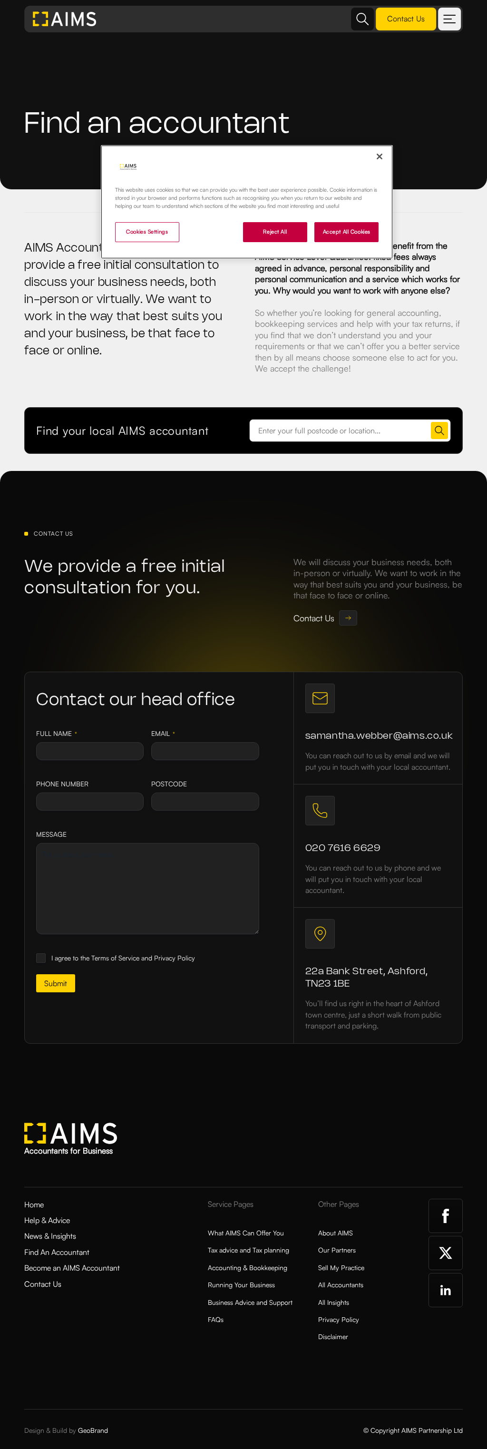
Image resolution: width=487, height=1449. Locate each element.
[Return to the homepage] (65, 19)
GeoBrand (93, 1430)
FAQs (216, 1319)
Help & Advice (47, 1220)
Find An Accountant (56, 1252)
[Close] (379, 156)
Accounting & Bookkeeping (247, 1267)
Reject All (275, 231)
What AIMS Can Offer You (246, 1233)
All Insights (333, 1302)
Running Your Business (241, 1285)
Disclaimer (333, 1336)
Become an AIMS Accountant (72, 1268)
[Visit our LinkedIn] (446, 1290)
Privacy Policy (338, 1319)
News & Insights (50, 1236)
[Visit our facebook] (446, 1216)
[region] (247, 202)
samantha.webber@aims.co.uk (379, 736)
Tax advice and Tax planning (248, 1250)
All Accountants (340, 1285)
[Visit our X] (446, 1253)
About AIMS (335, 1233)
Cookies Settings (147, 231)
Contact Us (42, 1284)
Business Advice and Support (250, 1302)
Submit (55, 983)
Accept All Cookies (346, 231)
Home (34, 1204)
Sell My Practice (341, 1267)
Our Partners (337, 1250)
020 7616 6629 (343, 848)
